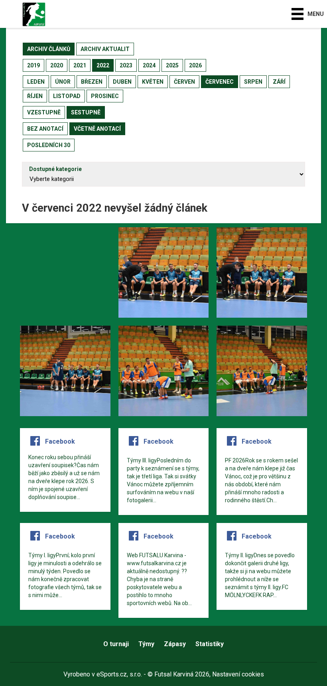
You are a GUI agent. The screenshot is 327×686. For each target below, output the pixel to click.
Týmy (146, 644)
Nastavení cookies (238, 674)
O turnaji (116, 644)
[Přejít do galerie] (65, 272)
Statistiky (209, 644)
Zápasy (175, 644)
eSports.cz (112, 674)
